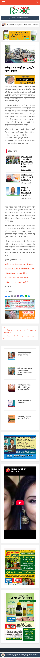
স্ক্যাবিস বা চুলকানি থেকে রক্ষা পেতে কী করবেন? (19, 264)
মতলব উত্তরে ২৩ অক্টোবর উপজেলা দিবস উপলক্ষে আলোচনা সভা (20, 336)
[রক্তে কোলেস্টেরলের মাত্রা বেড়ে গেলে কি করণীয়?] (11, 419)
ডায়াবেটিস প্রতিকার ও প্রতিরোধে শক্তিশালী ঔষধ (20, 269)
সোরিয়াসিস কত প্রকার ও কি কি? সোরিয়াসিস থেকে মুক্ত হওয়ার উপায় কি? (24, 387)
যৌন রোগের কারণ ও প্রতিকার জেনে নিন (17, 278)
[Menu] (3, 2)
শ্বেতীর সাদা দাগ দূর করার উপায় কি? (16, 282)
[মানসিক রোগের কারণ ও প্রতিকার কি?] (11, 403)
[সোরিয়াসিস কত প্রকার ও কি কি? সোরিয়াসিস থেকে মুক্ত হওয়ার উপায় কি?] (11, 388)
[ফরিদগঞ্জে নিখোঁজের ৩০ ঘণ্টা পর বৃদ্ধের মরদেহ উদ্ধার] (35, 25)
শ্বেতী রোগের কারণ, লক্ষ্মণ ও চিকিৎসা (16, 273)
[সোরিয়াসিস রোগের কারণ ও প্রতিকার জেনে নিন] (11, 356)
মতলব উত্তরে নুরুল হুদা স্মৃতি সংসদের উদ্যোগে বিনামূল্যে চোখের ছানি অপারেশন (20, 331)
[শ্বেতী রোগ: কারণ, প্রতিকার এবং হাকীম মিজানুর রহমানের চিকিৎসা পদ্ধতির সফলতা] (11, 371)
